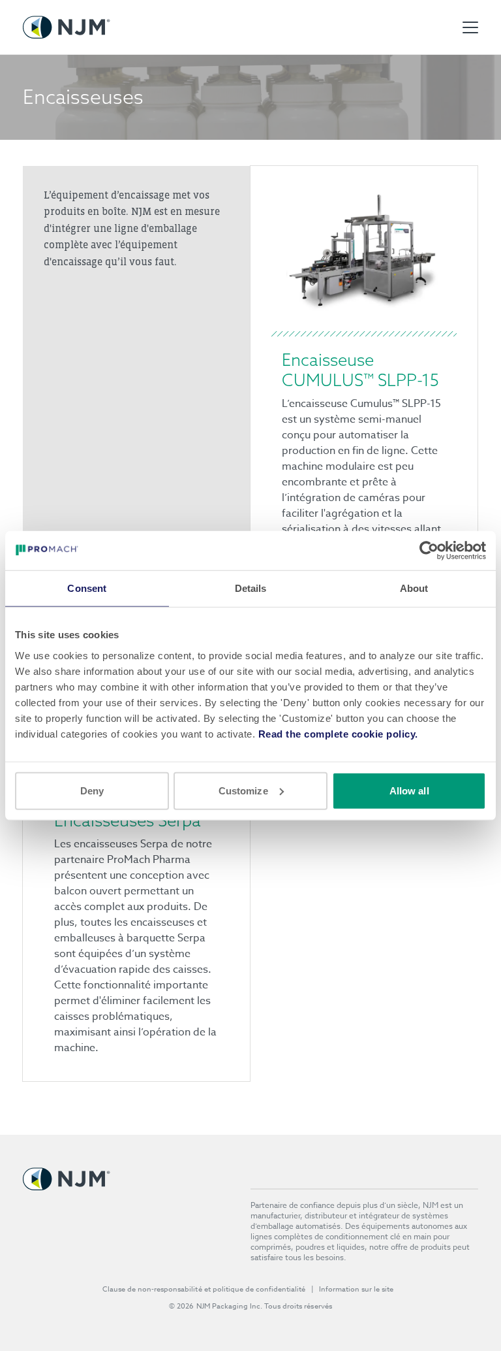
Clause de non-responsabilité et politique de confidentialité (204, 1289)
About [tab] (414, 588)
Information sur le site (356, 1289)
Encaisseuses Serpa (127, 820)
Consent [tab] (86, 588)
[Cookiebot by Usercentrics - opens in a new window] (429, 551)
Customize (243, 790)
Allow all (409, 790)
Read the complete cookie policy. (338, 733)
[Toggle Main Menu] (470, 27)
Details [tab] (251, 588)
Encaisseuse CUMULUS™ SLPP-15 (360, 370)
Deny (92, 790)
